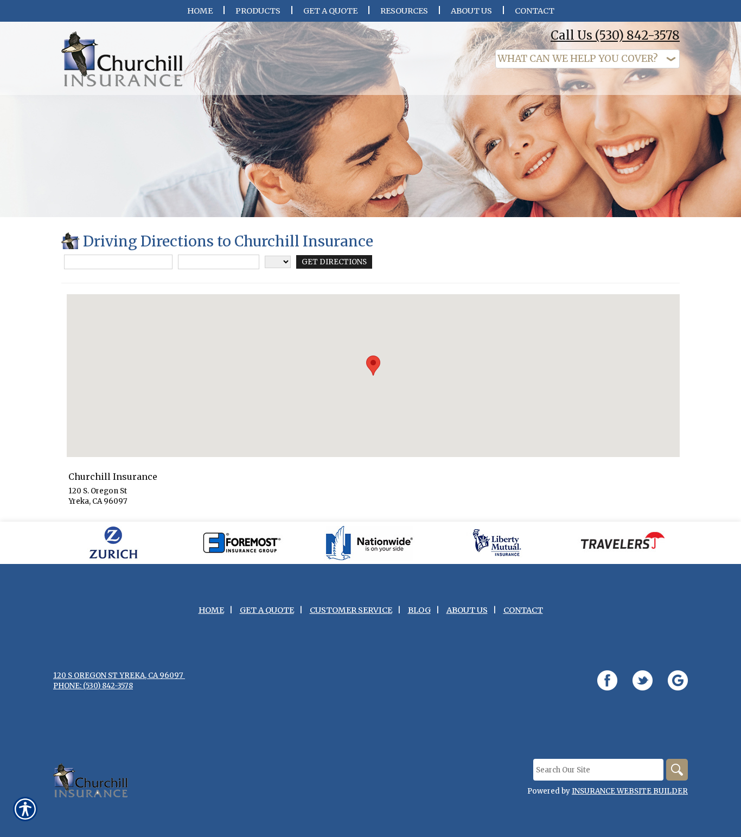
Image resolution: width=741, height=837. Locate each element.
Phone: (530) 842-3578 (93, 685)
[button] (373, 366)
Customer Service (351, 610)
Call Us (615, 35)
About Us (467, 610)
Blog (419, 610)
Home (211, 610)
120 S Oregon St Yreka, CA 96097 (119, 675)
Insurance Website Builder (630, 791)
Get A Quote (267, 610)
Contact (523, 610)
